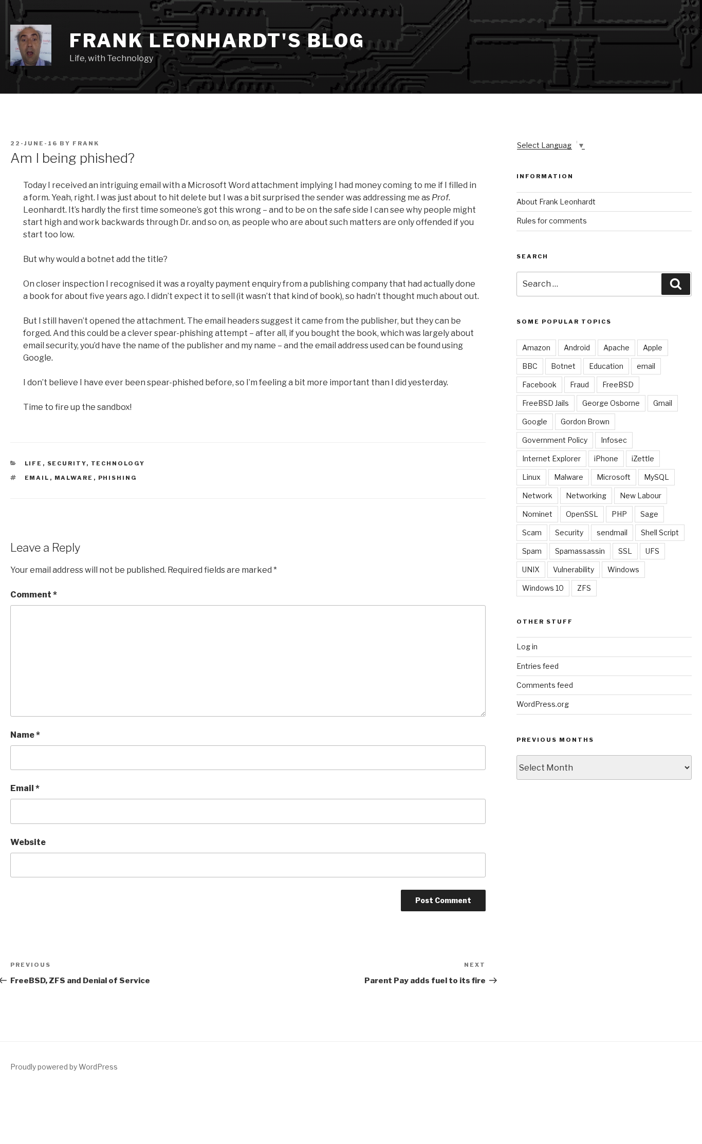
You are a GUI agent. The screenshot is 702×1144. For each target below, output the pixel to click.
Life (34, 463)
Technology (118, 463)
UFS (652, 551)
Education (606, 366)
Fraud (579, 384)
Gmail (662, 403)
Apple (652, 347)
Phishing (118, 477)
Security (66, 463)
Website (28, 842)
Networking (586, 495)
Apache (616, 347)
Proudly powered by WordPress (64, 1066)
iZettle (643, 458)
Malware (74, 477)
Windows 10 (543, 588)
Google (534, 421)
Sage (649, 514)
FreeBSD (618, 384)
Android (577, 347)
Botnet (563, 366)
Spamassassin (580, 551)
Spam (532, 551)
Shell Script (660, 532)
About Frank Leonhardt (556, 201)
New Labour (640, 495)
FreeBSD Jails (545, 403)
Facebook (539, 384)
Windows (623, 569)
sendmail (612, 532)
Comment (33, 594)
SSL (625, 551)
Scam (532, 532)
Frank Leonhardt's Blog (217, 40)
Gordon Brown (585, 421)
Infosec (614, 440)
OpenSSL (582, 514)
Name (25, 735)
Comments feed (544, 685)
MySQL (656, 477)
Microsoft (614, 477)
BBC (530, 366)
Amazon (536, 347)
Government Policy (554, 440)
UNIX (531, 569)
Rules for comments (551, 220)
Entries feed (537, 666)
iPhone (606, 458)
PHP (619, 514)
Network (537, 495)
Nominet (537, 514)
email (37, 477)
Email (25, 788)
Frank (85, 143)
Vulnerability (573, 569)
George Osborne (611, 403)
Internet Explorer (551, 458)
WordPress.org (542, 704)
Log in (527, 646)
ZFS (584, 588)
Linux (531, 477)
